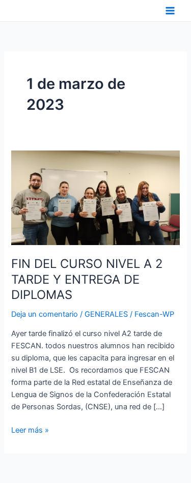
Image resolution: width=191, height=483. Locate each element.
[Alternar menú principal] (170, 10)
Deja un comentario (44, 314)
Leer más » (30, 429)
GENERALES (106, 314)
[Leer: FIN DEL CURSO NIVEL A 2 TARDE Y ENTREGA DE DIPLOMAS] (95, 197)
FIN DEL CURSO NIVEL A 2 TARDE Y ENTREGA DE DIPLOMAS (86, 279)
